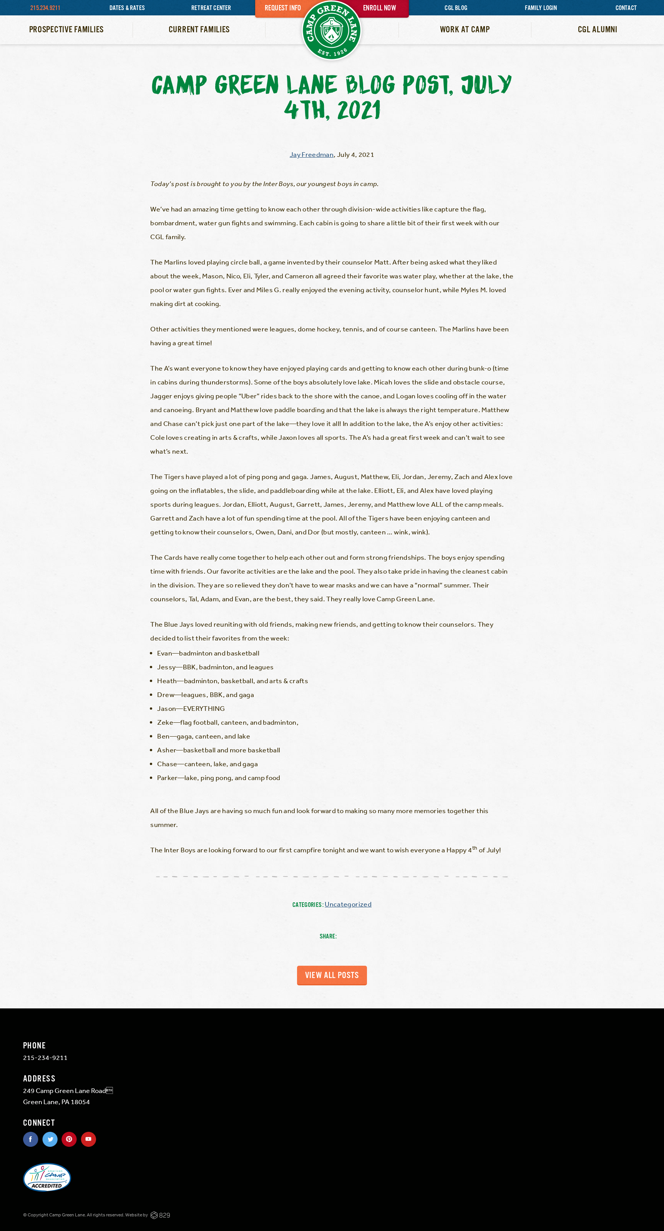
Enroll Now (379, 8)
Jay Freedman (312, 154)
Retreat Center (211, 8)
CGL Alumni (598, 29)
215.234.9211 (45, 8)
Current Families (199, 29)
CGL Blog (456, 8)
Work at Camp (465, 29)
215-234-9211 (45, 1057)
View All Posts (332, 975)
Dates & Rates (127, 8)
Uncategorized (348, 904)
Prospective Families (66, 29)
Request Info (283, 8)
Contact (626, 8)
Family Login (541, 8)
